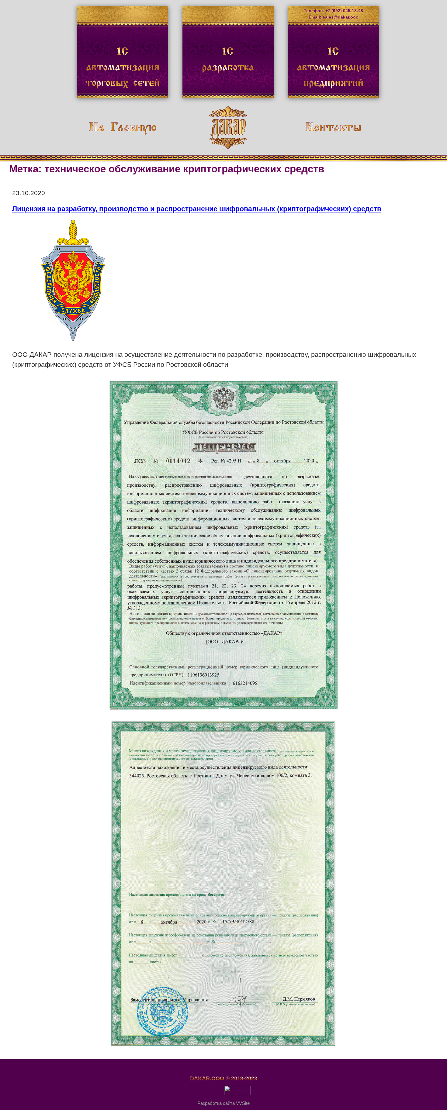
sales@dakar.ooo (341, 17)
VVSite (243, 1103)
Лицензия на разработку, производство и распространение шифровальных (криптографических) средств (196, 209)
